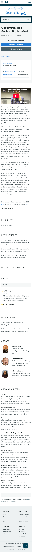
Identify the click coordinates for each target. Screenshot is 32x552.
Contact (5, 519)
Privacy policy (10, 549)
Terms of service (21, 549)
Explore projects (23, 516)
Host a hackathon (23, 519)
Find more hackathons (16, 44)
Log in (29, 2)
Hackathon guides (23, 521)
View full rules (5, 56)
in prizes (8, 75)
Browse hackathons (24, 514)
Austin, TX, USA (10, 71)
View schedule (7, 63)
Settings (5, 534)
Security (19, 546)
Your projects (6, 529)
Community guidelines (8, 546)
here (2, 204)
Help (4, 521)
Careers (5, 516)
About (4, 514)
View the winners (16, 49)
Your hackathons (7, 531)
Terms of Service (10, 501)
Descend (28, 20)
